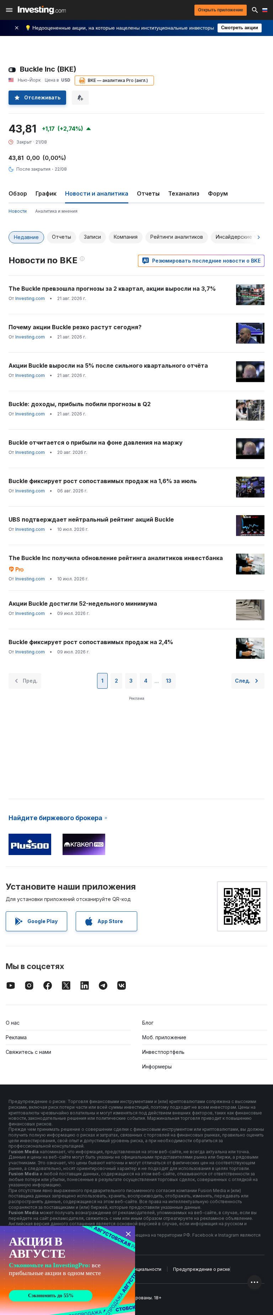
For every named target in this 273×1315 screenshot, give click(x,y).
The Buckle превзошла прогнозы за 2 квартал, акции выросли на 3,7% (112, 288)
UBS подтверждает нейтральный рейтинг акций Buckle (91, 519)
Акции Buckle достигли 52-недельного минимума (83, 603)
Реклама (16, 1037)
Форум (218, 193)
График (46, 193)
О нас (13, 1023)
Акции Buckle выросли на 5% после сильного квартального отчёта (108, 365)
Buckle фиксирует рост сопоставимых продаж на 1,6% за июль (103, 481)
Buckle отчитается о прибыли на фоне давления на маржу (96, 442)
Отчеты (148, 193)
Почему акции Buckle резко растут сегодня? (75, 327)
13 (168, 681)
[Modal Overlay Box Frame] (67, 1270)
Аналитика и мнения (56, 211)
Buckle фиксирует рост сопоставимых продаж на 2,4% (91, 642)
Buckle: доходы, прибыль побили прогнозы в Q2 (80, 404)
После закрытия (33, 169)
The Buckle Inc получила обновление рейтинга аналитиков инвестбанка (116, 557)
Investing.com (30, 298)
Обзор (18, 193)
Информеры (157, 1066)
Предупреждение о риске (201, 1269)
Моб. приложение (164, 1037)
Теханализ (183, 193)
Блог (148, 1023)
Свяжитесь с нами (28, 1052)
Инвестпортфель (163, 1052)
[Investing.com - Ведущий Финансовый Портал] (42, 10)
